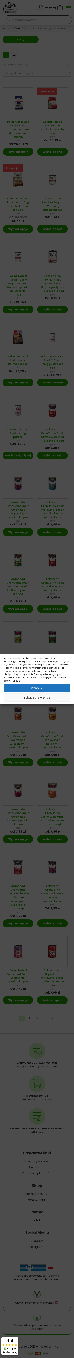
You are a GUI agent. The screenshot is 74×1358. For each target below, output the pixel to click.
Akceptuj (37, 688)
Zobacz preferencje (37, 697)
